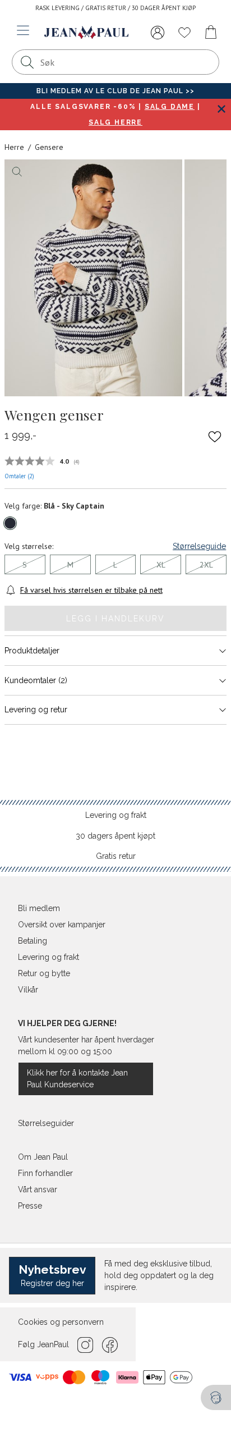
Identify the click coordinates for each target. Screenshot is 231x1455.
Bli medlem (39, 908)
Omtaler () (19, 476)
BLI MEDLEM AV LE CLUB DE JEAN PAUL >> (115, 91)
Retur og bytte (44, 973)
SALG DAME (170, 107)
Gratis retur (116, 856)
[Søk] (27, 62)
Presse (30, 1205)
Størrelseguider (46, 1123)
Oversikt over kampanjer (61, 924)
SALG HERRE (115, 122)
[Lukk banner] (221, 108)
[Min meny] (157, 32)
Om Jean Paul (43, 1156)
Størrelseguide (199, 546)
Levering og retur (35, 709)
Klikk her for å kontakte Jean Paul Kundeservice (77, 1078)
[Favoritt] (215, 436)
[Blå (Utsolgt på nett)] (10, 523)
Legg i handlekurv (115, 618)
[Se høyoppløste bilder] (93, 278)
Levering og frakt (115, 815)
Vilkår (28, 989)
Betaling (32, 940)
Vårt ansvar (37, 1189)
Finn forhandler (45, 1173)
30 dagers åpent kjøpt (115, 835)
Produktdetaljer (31, 650)
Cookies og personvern (61, 1321)
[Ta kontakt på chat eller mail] (216, 1397)
